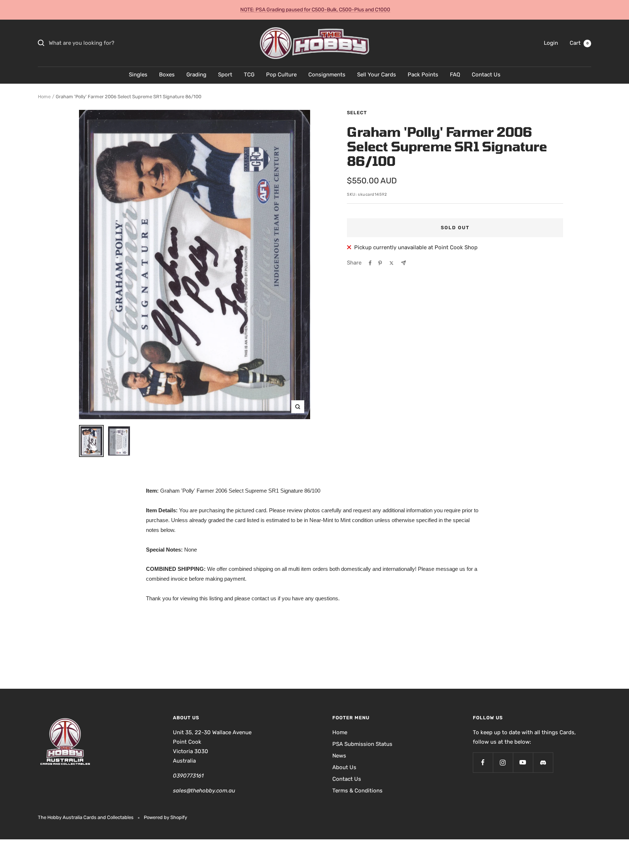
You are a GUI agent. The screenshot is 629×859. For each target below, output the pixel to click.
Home (44, 96)
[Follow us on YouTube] (523, 762)
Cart (579, 43)
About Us (344, 767)
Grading (196, 74)
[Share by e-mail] (403, 263)
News (339, 755)
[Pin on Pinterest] (380, 263)
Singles (138, 74)
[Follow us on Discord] (543, 762)
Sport (225, 74)
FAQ (455, 74)
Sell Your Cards (376, 74)
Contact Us (486, 74)
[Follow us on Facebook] (483, 762)
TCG (249, 74)
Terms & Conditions (357, 790)
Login (551, 43)
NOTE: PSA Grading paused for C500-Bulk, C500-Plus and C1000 (315, 10)
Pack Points (423, 74)
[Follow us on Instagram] (503, 762)
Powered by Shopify (165, 817)
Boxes (167, 74)
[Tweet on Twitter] (391, 263)
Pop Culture (281, 74)
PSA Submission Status (362, 744)
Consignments (326, 74)
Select (357, 112)
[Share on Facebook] (370, 263)
